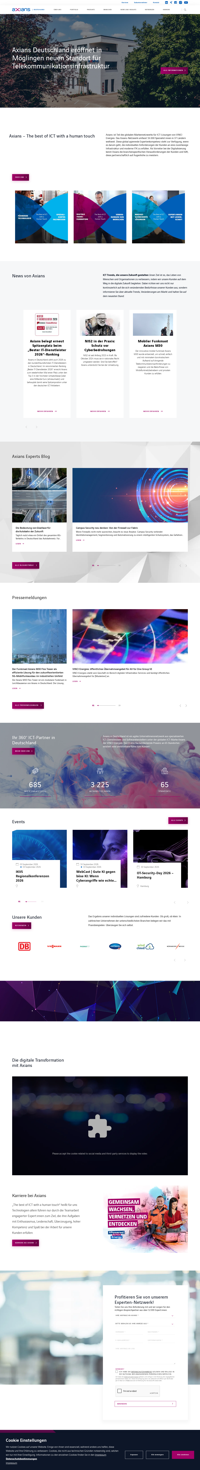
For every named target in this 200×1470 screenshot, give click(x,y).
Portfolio (74, 10)
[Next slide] (187, 565)
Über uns (57, 10)
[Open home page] (21, 9)
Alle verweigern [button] (157, 1455)
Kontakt (156, 2)
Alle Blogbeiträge (24, 565)
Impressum (100, 1454)
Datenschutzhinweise (141, 1371)
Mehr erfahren (175, 66)
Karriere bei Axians (24, 1243)
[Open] (24, 946)
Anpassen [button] (134, 1455)
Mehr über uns (22, 751)
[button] (176, 98)
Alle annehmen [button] (183, 1455)
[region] (100, 946)
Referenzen (149, 10)
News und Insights (128, 10)
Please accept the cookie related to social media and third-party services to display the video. (100, 1153)
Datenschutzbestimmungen (21, 1458)
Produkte (91, 10)
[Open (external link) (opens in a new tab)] (115, 946)
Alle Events (177, 820)
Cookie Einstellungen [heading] (26, 1440)
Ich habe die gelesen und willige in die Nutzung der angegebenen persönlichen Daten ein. (146, 1372)
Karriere (125, 2)
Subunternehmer (140, 2)
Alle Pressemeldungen (27, 705)
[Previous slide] (181, 565)
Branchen (108, 10)
